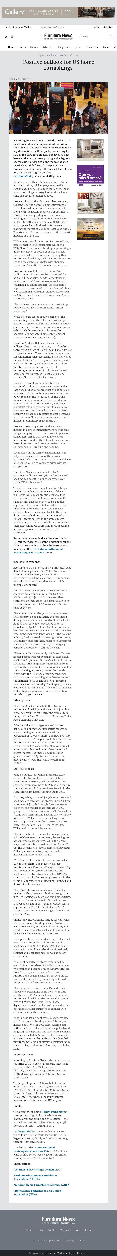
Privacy (70, 1240)
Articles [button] (47, 47)
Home (11, 47)
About (106, 47)
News (22, 47)
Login (96, 27)
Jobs (78, 47)
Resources (24, 79)
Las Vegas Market (24, 1131)
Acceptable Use (52, 1240)
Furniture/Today (23, 176)
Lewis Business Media (18, 27)
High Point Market (55, 1111)
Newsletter (92, 47)
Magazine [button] (64, 47)
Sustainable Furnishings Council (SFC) (37, 1169)
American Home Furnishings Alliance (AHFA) (41, 1184)
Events (34, 47)
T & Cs (36, 1240)
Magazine (65, 1230)
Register (107, 27)
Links (82, 1240)
